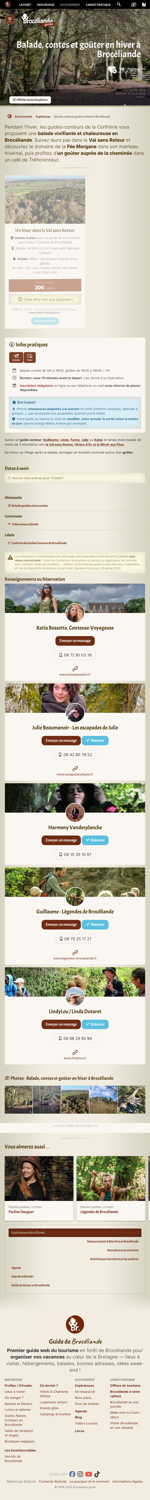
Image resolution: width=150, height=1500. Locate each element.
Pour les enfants (87, 1404)
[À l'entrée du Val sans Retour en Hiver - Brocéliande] (18, 1099)
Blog (78, 1417)
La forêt (25, 5)
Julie (85, 440)
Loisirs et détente (17, 1410)
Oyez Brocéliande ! (23, 1276)
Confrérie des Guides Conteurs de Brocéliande (39, 543)
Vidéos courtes (86, 1423)
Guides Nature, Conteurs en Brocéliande (16, 1420)
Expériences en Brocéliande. (28, 1233)
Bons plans (83, 1398)
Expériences (84, 1385)
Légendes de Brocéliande (99, 1211)
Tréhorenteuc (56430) (24, 524)
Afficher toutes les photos (32, 100)
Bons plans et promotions (122, 1250)
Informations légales (127, 1481)
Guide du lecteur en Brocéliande (31, 1285)
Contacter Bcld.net (53, 1481)
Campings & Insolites (55, 1414)
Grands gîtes (49, 1408)
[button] (118, 4)
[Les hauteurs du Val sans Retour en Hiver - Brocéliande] (103, 1099)
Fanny (75, 440)
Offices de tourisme (125, 1385)
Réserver (97, 740)
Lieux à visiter (15, 1392)
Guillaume (51, 440)
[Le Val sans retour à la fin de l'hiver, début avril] (75, 1099)
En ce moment (70, 5)
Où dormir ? (49, 1385)
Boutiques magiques (20, 1441)
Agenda (16, 1268)
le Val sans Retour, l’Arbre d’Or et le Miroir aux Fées (85, 444)
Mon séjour (45, 5)
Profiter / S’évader (18, 1385)
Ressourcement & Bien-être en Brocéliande (112, 1241)
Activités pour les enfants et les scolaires (114, 1259)
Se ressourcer (85, 1392)
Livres (79, 1431)
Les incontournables (20, 1450)
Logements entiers (53, 1402)
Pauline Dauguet (21, 1211)
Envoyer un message (75, 640)
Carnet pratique (98, 5)
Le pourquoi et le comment (90, 1481)
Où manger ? (14, 1398)
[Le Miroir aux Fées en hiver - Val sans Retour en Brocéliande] (47, 1099)
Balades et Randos (18, 1404)
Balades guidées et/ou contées (29, 506)
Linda (65, 440)
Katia (98, 440)
